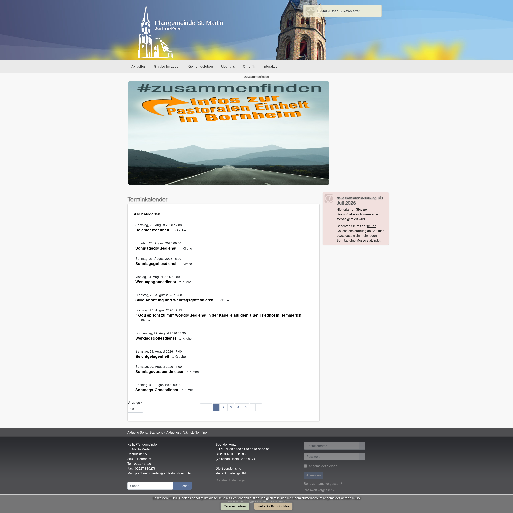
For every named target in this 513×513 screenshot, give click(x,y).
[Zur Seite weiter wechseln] (253, 407)
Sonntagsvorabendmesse (159, 371)
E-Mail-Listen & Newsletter (338, 10)
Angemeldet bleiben (323, 466)
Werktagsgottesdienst (155, 281)
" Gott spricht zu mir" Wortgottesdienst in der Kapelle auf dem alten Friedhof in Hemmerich (218, 315)
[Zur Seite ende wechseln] (259, 407)
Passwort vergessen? (319, 490)
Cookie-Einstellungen (231, 480)
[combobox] (150, 486)
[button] (138, 66)
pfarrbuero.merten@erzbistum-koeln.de (163, 473)
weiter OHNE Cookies (273, 506)
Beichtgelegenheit (152, 230)
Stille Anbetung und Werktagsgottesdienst (174, 300)
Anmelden (313, 475)
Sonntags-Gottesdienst (156, 389)
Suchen (183, 485)
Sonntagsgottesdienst (155, 248)
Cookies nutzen (235, 506)
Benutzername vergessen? (323, 483)
